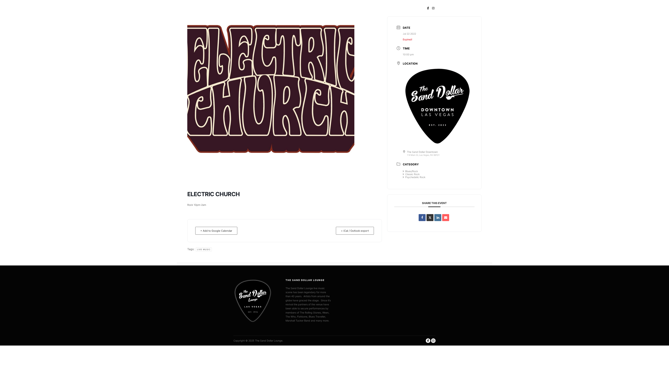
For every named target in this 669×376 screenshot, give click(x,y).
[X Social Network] (429, 217)
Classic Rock (412, 174)
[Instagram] (433, 8)
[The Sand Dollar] (248, 8)
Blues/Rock (411, 171)
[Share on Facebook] (422, 217)
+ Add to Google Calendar (216, 230)
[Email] (445, 217)
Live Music (203, 249)
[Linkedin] (437, 217)
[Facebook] (428, 8)
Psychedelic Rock (415, 177)
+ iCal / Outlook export (355, 230)
